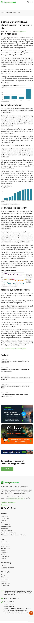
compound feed (15, 348)
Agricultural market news (13, 12)
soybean (23, 348)
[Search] (28, 2)
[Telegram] (2, 508)
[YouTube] (15, 508)
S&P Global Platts (21, 31)
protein (7, 348)
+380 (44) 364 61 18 (8, 606)
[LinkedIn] (11, 508)
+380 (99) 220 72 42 (8, 602)
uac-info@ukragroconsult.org (18, 610)
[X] (5, 508)
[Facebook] (8, 508)
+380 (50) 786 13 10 (25, 608)
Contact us (7, 469)
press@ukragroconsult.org (22, 613)
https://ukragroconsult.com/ (15, 498)
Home (2, 12)
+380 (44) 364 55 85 (8, 604)
